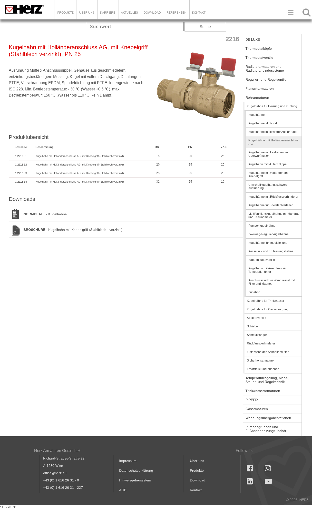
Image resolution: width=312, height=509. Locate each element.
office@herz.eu (55, 473)
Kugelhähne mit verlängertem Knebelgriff (268, 174)
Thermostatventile (259, 57)
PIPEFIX (251, 400)
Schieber (253, 326)
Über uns (197, 461)
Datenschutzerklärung (136, 470)
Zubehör (254, 292)
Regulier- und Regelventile (265, 79)
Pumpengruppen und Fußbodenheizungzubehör (265, 429)
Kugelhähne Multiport (262, 123)
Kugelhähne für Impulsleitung (267, 243)
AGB (122, 490)
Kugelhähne (256, 115)
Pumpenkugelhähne (261, 225)
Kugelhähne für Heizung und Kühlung (272, 106)
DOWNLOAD (152, 12)
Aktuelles (129, 12)
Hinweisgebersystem (135, 480)
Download (197, 480)
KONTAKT (198, 12)
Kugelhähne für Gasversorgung (268, 309)
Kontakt (196, 490)
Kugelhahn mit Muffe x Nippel (267, 164)
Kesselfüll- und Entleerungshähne (270, 251)
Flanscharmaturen (259, 88)
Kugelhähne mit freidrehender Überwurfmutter (268, 154)
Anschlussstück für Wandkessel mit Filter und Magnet (271, 282)
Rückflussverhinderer (261, 343)
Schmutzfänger (257, 335)
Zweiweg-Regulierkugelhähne (268, 234)
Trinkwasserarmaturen (262, 391)
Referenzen (176, 12)
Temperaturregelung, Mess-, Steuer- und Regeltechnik (267, 380)
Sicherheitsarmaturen (261, 360)
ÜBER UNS (87, 12)
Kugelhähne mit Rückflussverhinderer (273, 196)
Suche (205, 27)
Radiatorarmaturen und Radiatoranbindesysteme (264, 68)
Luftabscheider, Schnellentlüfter (268, 352)
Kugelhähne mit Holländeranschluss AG (273, 142)
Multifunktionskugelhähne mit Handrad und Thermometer (274, 215)
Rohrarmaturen (257, 97)
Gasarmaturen (256, 409)
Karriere (107, 12)
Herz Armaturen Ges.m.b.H (57, 451)
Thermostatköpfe (258, 48)
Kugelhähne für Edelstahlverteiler (270, 205)
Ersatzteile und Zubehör (263, 369)
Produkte (65, 12)
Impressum (127, 461)
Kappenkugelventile (261, 260)
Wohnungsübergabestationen (268, 418)
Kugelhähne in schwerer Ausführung (272, 132)
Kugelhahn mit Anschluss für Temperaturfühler (267, 270)
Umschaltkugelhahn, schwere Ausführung (268, 186)
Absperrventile (256, 318)
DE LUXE (252, 39)
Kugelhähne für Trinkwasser (265, 301)
